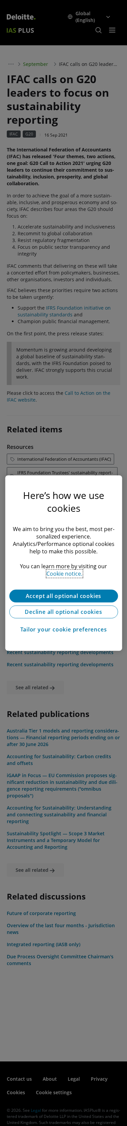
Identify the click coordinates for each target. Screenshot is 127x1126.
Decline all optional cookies (63, 612)
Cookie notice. (64, 573)
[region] (63, 563)
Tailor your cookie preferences (63, 629)
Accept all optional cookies (64, 596)
